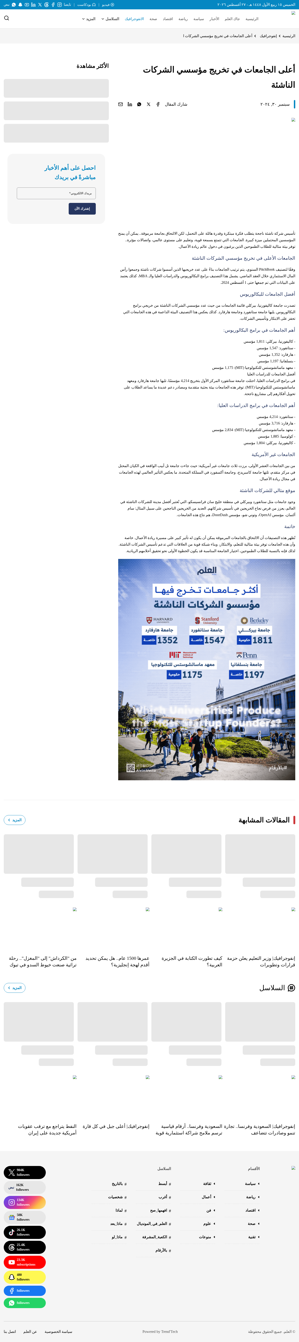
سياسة (198, 19)
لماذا (121, 1210)
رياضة (183, 19)
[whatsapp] (139, 104)
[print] (158, 104)
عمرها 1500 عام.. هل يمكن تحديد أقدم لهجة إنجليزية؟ (117, 961)
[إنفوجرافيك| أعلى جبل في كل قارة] (113, 1095)
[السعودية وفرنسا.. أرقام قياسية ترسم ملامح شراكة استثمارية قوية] (186, 1095)
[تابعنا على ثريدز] (46, 4)
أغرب (165, 1197)
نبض (7, 4)
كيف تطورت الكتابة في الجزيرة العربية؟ (192, 961)
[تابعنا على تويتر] (40, 4)
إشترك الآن (82, 208)
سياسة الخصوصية (58, 1332)
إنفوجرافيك (268, 36)
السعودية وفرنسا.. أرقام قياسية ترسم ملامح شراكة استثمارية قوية (189, 1129)
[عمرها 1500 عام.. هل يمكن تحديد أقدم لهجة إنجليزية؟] (113, 928)
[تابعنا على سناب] (20, 4)
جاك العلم (232, 19)
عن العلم (30, 1332)
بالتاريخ (119, 1184)
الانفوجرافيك (134, 19)
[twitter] (148, 104)
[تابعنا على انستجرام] (59, 4)
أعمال (206, 1197)
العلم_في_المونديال (154, 1224)
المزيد (16, 820)
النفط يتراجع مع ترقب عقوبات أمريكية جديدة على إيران (47, 1129)
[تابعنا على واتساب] (13, 4)
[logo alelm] (281, 19)
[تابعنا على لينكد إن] (33, 4)
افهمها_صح (160, 1210)
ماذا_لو (119, 1237)
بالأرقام (163, 1250)
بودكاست (84, 5)
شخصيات (117, 1197)
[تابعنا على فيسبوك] (53, 4)
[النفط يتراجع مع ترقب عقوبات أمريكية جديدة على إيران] (40, 1095)
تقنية (252, 1237)
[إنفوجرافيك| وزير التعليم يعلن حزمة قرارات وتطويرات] (258, 928)
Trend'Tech (169, 1332)
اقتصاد (168, 19)
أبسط (164, 1184)
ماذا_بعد (118, 1224)
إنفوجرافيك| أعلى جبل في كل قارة (116, 1126)
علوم (207, 1224)
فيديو (106, 5)
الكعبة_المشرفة (156, 1237)
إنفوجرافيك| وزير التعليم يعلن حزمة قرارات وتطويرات (261, 961)
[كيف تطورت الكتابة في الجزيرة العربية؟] (186, 928)
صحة (153, 19)
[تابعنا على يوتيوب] (27, 4)
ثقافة (207, 1184)
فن (208, 1210)
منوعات (205, 1237)
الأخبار (214, 19)
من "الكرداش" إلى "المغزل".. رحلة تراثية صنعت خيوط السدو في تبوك (43, 961)
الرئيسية (252, 19)
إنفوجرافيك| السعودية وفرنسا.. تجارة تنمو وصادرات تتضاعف (259, 1129)
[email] (120, 104)
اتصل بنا (10, 1332)
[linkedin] (130, 104)
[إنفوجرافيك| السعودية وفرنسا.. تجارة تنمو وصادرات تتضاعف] (258, 1095)
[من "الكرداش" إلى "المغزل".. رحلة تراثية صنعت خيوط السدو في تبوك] (40, 928)
